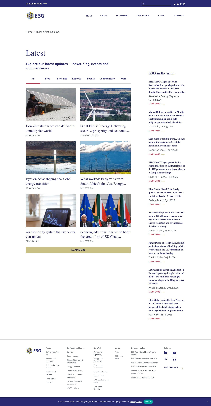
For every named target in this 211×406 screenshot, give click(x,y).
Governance (51, 378)
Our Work (121, 15)
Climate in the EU (100, 372)
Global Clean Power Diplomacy (74, 375)
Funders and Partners (51, 373)
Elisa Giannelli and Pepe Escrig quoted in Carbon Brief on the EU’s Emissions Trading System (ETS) (166, 192)
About (103, 15)
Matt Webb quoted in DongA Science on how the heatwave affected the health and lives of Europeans (167, 142)
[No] (207, 401)
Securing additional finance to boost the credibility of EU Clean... (105, 234)
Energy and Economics (98, 359)
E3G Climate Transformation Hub (144, 358)
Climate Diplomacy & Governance (75, 361)
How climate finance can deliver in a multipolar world (50, 128)
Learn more (154, 104)
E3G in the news (162, 73)
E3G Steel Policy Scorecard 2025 (143, 366)
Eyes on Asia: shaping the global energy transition (48, 181)
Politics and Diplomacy (98, 353)
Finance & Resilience (74, 370)
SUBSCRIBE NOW (34, 3)
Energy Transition (73, 366)
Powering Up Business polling (142, 377)
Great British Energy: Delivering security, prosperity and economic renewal (103, 128)
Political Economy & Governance (74, 382)
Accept (148, 401)
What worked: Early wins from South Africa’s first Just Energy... (103, 181)
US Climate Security (98, 387)
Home (89, 15)
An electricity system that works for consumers (50, 234)
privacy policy (136, 401)
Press (117, 352)
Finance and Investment (98, 366)
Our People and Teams (75, 348)
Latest (161, 15)
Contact (179, 15)
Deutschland (98, 376)
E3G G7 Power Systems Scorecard (144, 362)
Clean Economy (73, 356)
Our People (143, 15)
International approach (51, 359)
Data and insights (138, 348)
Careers (70, 352)
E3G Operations (73, 388)
